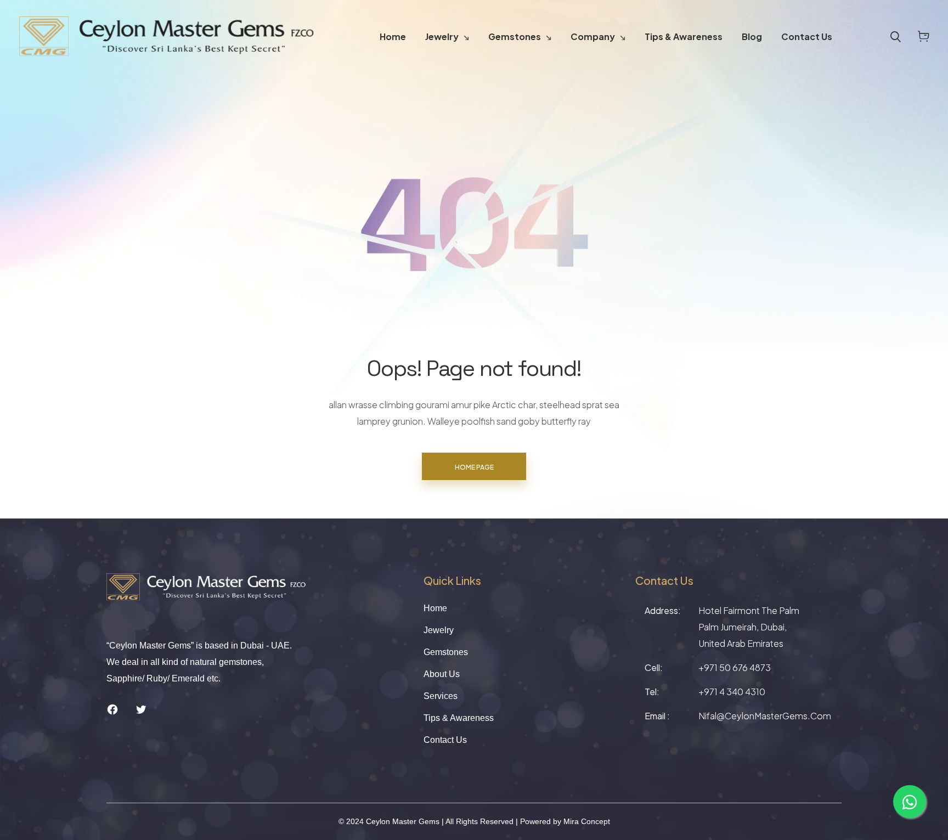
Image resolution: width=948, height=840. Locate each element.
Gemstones (514, 36)
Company (593, 36)
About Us (442, 674)
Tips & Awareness (684, 36)
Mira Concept (586, 821)
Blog (752, 36)
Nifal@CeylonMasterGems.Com (764, 715)
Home (393, 36)
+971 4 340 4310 (731, 691)
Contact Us (806, 36)
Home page (474, 467)
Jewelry (442, 36)
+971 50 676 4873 (734, 667)
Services (441, 696)
